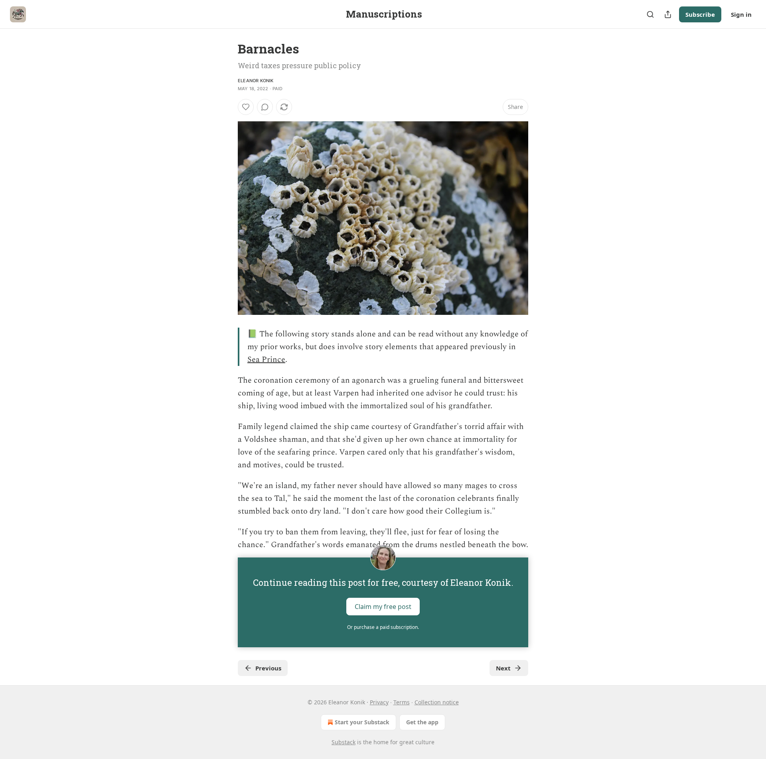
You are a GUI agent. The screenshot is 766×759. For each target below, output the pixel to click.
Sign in (741, 14)
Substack (343, 742)
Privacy (379, 702)
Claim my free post (383, 606)
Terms (401, 702)
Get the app (422, 722)
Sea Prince (266, 360)
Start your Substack (362, 722)
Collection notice (437, 702)
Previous (268, 668)
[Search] (650, 14)
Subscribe (700, 14)
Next (503, 668)
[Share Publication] (668, 14)
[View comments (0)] (265, 107)
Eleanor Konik (256, 80)
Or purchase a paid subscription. (383, 627)
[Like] (246, 107)
